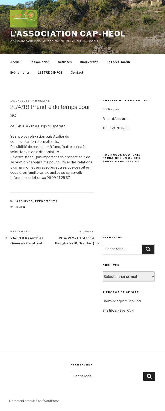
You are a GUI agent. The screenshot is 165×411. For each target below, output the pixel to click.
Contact (77, 72)
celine (44, 100)
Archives (24, 201)
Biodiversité (89, 62)
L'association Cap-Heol (68, 33)
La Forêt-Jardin (118, 62)
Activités (65, 62)
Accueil (15, 62)
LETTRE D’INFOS (50, 72)
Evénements (20, 72)
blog (21, 207)
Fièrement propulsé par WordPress (34, 401)
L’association (40, 62)
